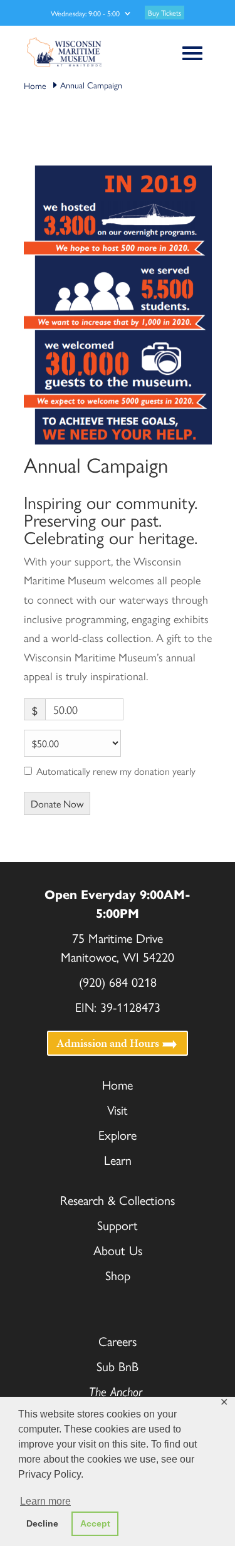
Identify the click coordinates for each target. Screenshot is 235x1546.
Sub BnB (117, 1366)
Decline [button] (42, 1523)
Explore (117, 1134)
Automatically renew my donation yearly (116, 771)
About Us (117, 1250)
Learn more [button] (45, 1501)
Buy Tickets (164, 12)
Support (117, 1225)
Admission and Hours (107, 1043)
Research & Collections (117, 1200)
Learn (118, 1159)
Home (117, 1084)
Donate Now (57, 803)
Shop (117, 1275)
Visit (117, 1109)
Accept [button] (95, 1523)
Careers (117, 1341)
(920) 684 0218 (118, 981)
